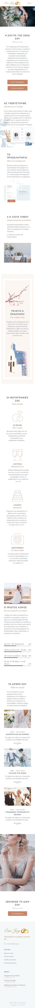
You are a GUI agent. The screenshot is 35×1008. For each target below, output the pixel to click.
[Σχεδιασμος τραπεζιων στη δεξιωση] (17, 796)
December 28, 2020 (10, 790)
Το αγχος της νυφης (17, 773)
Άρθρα (12, 732)
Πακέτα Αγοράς (8, 956)
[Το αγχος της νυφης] (17, 757)
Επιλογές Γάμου (9, 953)
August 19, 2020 (9, 712)
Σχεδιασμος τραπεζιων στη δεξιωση (14, 985)
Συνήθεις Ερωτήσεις (10, 960)
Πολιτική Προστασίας (10, 963)
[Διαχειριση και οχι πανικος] (17, 719)
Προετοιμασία (20, 732)
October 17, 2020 (10, 751)
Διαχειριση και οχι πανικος (17, 734)
